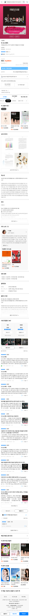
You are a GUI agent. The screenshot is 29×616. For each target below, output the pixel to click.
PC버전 (9, 607)
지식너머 (3, 49)
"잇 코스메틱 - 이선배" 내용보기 (14, 389)
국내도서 (3, 277)
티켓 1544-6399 (15, 599)
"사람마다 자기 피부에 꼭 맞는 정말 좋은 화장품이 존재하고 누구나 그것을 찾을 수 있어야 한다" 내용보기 (14, 435)
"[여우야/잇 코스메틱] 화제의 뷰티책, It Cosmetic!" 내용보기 (14, 480)
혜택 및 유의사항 (8, 335)
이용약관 (7, 605)
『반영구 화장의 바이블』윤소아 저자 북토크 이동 (5, 577)
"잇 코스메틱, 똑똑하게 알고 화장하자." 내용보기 (14, 419)
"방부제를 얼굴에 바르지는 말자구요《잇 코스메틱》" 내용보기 (14, 404)
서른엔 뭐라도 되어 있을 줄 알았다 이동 (6, 260)
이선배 (2, 47)
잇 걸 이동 (16, 259)
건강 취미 (8, 277)
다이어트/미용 (14, 277)
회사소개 (13, 607)
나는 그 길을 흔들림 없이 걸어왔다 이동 (15, 577)
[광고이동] (23, 2)
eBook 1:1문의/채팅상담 (13, 601)
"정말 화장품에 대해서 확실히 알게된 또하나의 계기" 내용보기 (14, 465)
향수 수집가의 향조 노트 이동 (5, 552)
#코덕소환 (4, 109)
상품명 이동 (5, 121)
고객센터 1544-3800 (6, 599)
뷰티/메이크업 (21, 277)
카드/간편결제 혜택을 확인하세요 (20, 72)
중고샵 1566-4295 (23, 599)
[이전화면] (2, 2)
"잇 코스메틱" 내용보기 (14, 360)
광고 (16, 608)
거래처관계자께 (18, 607)
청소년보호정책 (20, 605)
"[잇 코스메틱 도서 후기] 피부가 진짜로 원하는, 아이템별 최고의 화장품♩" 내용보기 (14, 496)
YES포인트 (3, 63)
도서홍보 (13, 608)
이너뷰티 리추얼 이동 (15, 552)
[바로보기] (4, 342)
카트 (27, 2)
